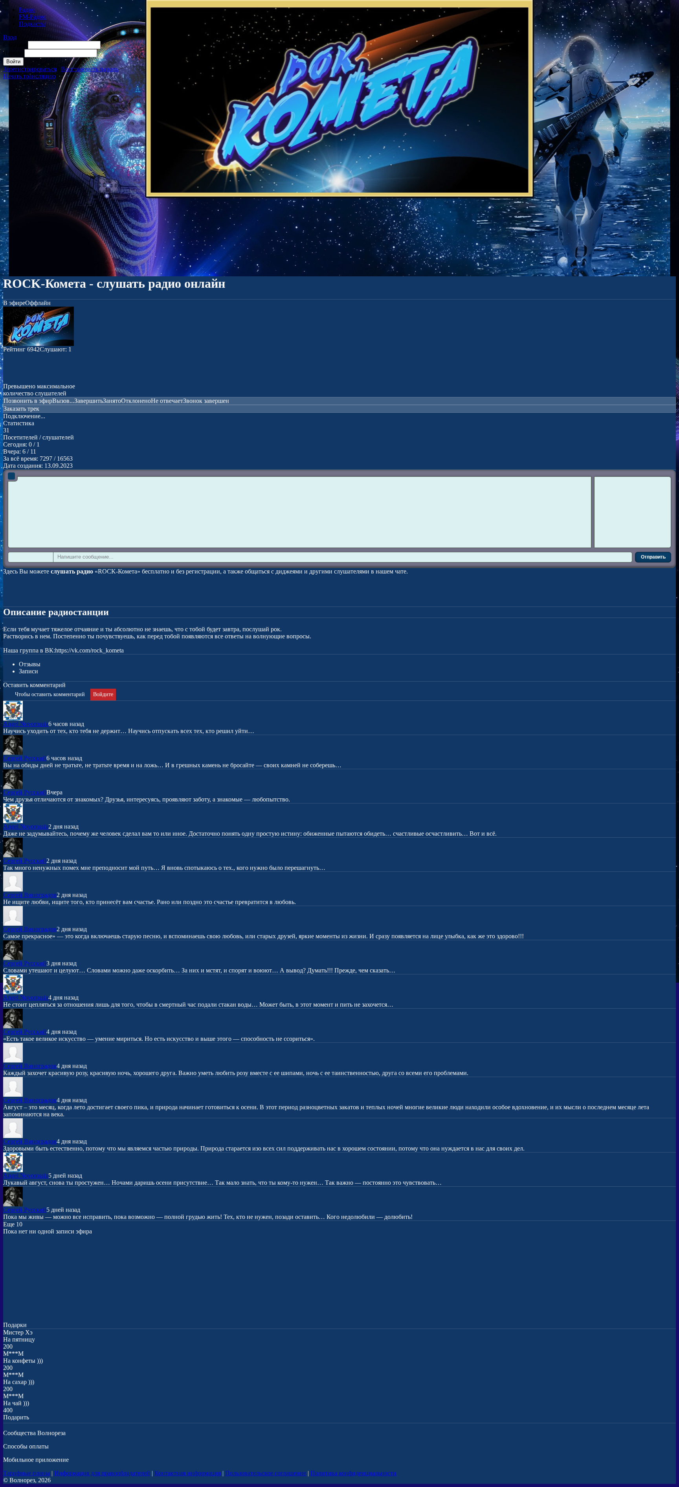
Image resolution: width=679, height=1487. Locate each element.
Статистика (18, 423)
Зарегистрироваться (30, 69)
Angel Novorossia (25, 724)
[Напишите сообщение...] (333, 557)
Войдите (103, 694)
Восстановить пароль (89, 69)
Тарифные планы (26, 1473)
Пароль (13, 53)
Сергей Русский (24, 758)
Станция (14, 44)
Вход (10, 37)
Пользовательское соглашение (265, 1473)
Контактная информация (187, 1473)
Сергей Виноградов (30, 894)
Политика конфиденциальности (353, 1473)
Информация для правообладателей (102, 1473)
